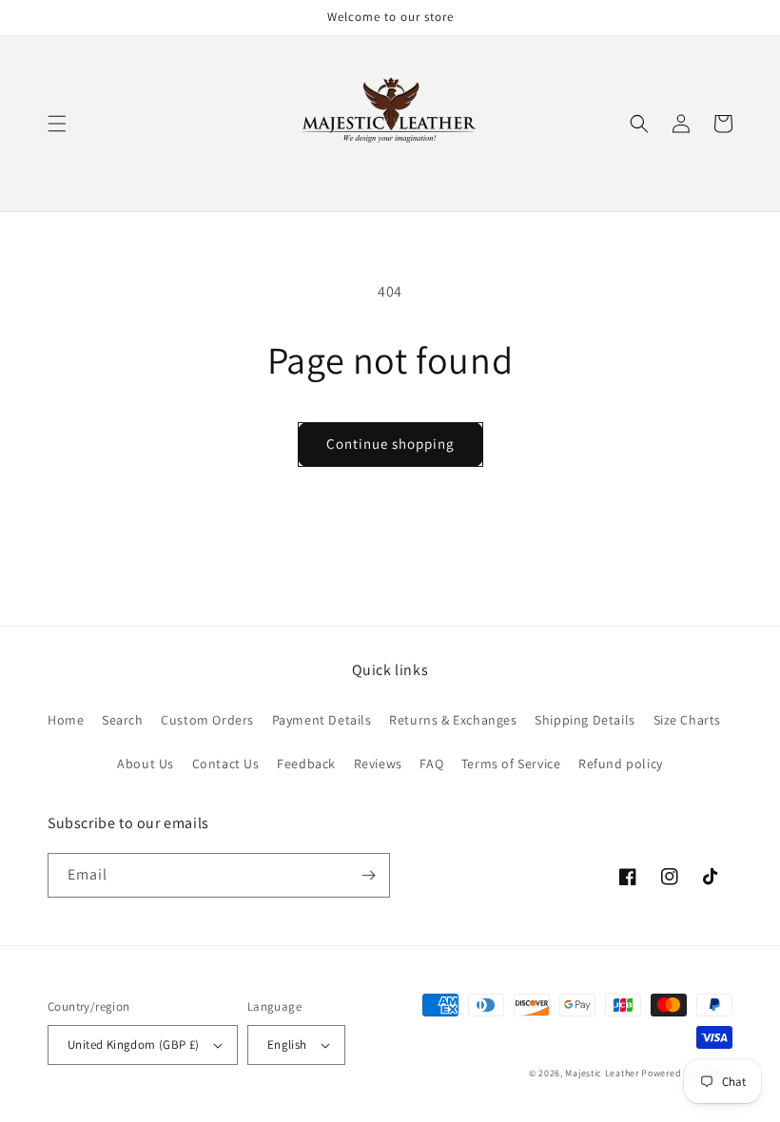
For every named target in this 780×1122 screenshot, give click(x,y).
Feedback (306, 763)
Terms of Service (511, 763)
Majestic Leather (601, 1073)
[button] (57, 124)
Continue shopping (390, 444)
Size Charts (687, 719)
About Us (145, 763)
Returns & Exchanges (453, 719)
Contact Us (226, 763)
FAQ (431, 763)
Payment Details (322, 719)
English (287, 1044)
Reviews (378, 763)
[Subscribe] (368, 875)
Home (66, 719)
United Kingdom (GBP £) (134, 1044)
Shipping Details (585, 719)
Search (123, 719)
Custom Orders (207, 719)
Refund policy (620, 763)
